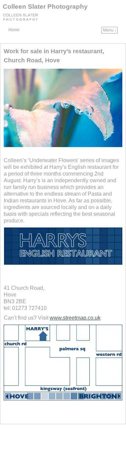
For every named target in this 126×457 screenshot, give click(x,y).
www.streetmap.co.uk (75, 318)
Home (13, 29)
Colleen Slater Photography (45, 6)
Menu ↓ (110, 30)
